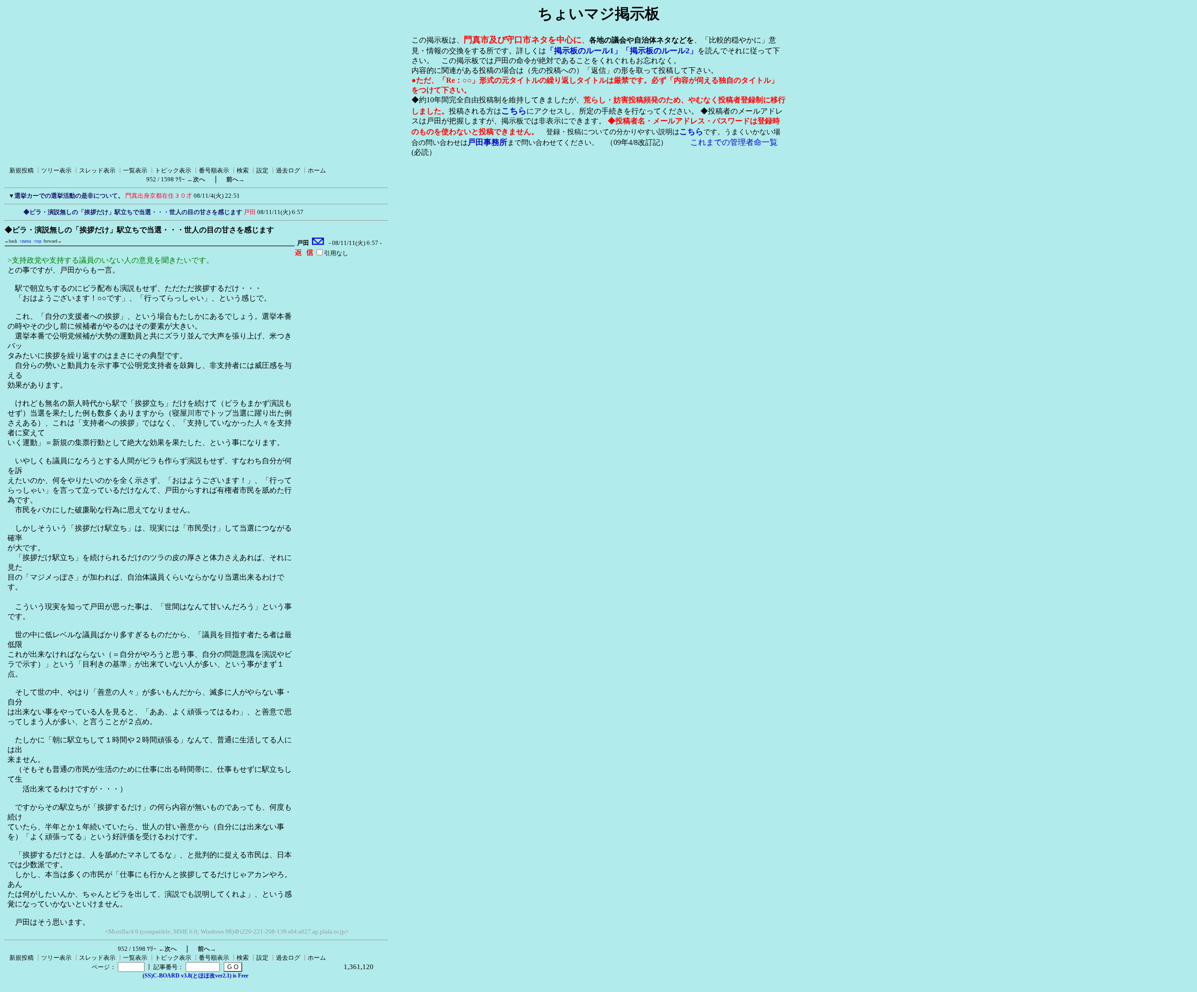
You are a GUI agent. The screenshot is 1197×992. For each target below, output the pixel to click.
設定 (262, 170)
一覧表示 (135, 170)
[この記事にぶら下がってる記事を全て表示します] (18, 211)
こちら (513, 110)
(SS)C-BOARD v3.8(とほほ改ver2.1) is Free (195, 975)
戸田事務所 (487, 142)
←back (11, 241)
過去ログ (288, 170)
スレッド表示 (97, 170)
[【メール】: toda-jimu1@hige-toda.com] (318, 243)
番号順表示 (214, 170)
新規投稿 (21, 170)
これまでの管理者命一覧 (734, 142)
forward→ (52, 241)
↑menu (25, 241)
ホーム (317, 170)
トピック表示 (173, 170)
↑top (37, 241)
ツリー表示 (56, 170)
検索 (243, 170)
